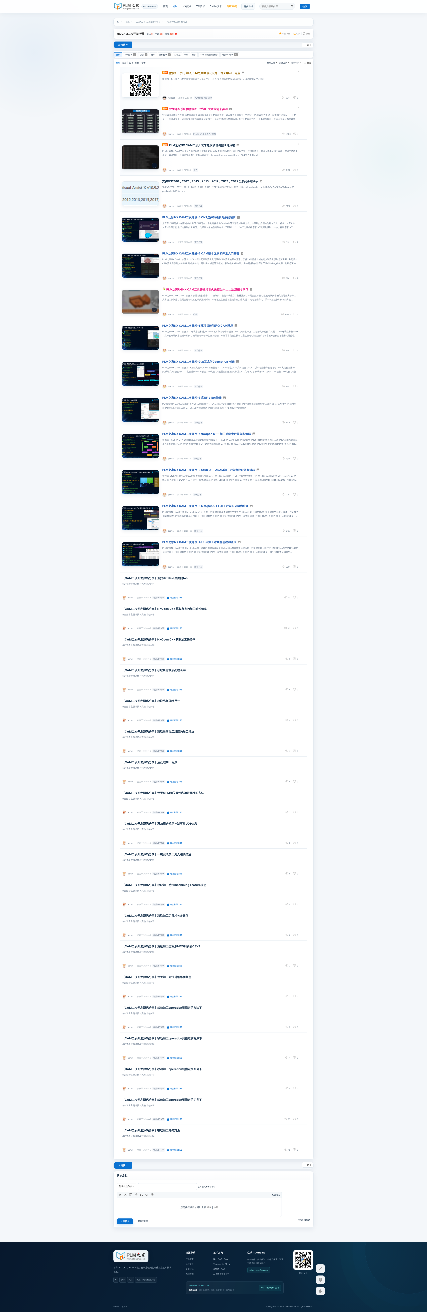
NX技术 (187, 6)
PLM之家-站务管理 (203, 98)
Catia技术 (216, 6)
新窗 (309, 62)
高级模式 (276, 1194)
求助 (186, 54)
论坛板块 (190, 1264)
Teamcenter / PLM (222, 1264)
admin (171, 134)
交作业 (177, 54)
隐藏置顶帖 (299, 72)
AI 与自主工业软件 (221, 1274)
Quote (141, 1195)
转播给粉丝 (143, 1221)
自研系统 (232, 6)
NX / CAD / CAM (221, 1259)
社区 (175, 6)
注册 (216, 1207)
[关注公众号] (320, 1279)
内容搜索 (190, 1274)
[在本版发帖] (320, 1268)
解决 (194, 54)
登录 (304, 6)
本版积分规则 (304, 1220)
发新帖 (121, 44)
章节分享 (129, 54)
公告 (143, 54)
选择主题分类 (125, 1186)
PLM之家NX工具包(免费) (204, 134)
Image (131, 1195)
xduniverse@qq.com (258, 1270)
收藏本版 (286, 33)
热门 (131, 62)
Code (147, 1195)
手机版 (116, 1306)
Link (136, 1195)
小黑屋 (124, 1306)
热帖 (137, 62)
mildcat (171, 98)
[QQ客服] (320, 1291)
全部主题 (271, 62)
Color (125, 1195)
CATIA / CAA (219, 1269)
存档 (308, 33)
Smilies (152, 1195)
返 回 (309, 45)
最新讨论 (190, 1269)
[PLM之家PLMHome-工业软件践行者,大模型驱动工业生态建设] (126, 6)
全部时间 (295, 62)
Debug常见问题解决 (209, 54)
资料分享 (164, 54)
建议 (153, 54)
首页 (165, 6)
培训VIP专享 (229, 54)
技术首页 (190, 1259)
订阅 (298, 33)
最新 (124, 62)
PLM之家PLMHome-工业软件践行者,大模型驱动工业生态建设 (117, 22)
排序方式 (283, 62)
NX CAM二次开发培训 (177, 22)
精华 (143, 62)
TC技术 (200, 6)
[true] (292, 6)
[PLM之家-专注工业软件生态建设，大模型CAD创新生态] (130, 1256)
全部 (118, 54)
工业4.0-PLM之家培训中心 (148, 22)
